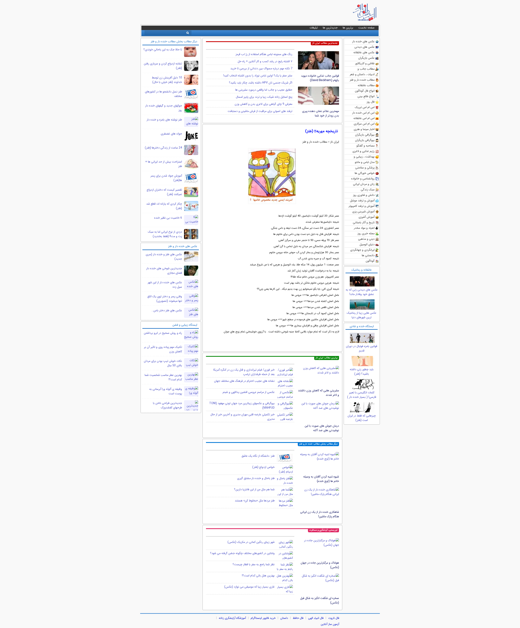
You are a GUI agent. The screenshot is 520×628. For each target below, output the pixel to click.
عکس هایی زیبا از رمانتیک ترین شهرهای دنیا (361, 315)
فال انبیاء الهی (316, 618)
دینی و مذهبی (366, 239)
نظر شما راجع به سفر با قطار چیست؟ (254, 564)
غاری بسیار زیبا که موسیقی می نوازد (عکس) (249, 587)
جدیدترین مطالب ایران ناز (325, 43)
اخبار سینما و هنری (364, 129)
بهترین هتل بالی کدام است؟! (258, 575)
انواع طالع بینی (366, 96)
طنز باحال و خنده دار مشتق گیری (256, 478)
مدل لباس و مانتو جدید (365, 162)
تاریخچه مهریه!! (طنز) (321, 131)
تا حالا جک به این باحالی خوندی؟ (162, 49)
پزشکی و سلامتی (365, 167)
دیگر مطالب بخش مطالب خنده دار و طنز (318, 444)
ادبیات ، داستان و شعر (362, 74)
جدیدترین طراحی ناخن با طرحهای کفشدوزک (167, 405)
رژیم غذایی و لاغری (363, 151)
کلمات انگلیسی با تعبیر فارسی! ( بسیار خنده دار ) (361, 394)
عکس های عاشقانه (364, 52)
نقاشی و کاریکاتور (365, 63)
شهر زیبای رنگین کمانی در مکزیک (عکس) (251, 542)
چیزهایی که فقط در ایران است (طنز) (362, 417)
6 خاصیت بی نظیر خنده (168, 218)
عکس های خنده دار (363, 41)
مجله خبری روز (366, 233)
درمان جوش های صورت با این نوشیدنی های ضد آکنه (322, 428)
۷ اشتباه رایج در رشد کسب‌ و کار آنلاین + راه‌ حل (265, 61)
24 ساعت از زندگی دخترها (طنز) (163, 147)
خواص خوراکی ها (365, 173)
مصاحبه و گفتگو (365, 145)
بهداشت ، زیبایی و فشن (364, 156)
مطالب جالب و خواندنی (366, 69)
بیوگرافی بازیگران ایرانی (365, 140)
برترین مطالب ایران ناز (327, 358)
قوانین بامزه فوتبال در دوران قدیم (361, 348)
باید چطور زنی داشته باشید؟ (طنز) (362, 371)
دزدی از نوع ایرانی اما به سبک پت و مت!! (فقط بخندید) (165, 234)
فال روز (371, 102)
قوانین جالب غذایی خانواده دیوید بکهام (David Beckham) (320, 78)
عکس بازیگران (366, 58)
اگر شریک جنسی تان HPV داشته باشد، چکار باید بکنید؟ (260, 82)
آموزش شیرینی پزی (363, 211)
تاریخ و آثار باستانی (364, 222)
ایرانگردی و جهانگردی (362, 250)
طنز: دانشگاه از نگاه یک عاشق (258, 456)
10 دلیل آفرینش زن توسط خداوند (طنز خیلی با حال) (167, 79)
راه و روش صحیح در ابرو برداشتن (163, 333)
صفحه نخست (366, 27)
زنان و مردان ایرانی (364, 184)
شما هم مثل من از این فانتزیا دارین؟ (254, 489)
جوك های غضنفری (171, 133)
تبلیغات (314, 27)
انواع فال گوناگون (365, 91)
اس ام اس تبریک (365, 107)
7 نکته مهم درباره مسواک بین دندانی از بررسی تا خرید (261, 68)
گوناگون (370, 261)
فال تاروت (333, 618)
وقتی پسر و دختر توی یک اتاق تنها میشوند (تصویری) (164, 298)
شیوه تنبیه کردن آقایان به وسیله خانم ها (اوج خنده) (321, 478)
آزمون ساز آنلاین (330, 624)
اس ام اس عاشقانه (364, 118)
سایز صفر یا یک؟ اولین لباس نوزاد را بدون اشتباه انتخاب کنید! (257, 75)
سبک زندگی (368, 189)
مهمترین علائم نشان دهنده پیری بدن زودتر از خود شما (320, 113)
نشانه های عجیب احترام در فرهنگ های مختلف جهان (244, 381)
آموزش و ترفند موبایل (362, 200)
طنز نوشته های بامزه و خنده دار (164, 119)
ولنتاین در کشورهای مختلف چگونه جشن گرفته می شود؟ (242, 553)
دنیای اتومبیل (367, 244)
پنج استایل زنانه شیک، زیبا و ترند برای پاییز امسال (264, 97)
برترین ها (348, 27)
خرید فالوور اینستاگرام (263, 618)
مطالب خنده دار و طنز (362, 80)
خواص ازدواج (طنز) (263, 467)
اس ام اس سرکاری (364, 123)
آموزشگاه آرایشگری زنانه (232, 618)
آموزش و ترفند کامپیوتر (362, 206)
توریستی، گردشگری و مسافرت (323, 530)
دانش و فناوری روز (364, 195)
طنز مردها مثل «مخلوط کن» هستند (255, 500)
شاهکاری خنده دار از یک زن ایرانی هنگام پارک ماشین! (319, 514)
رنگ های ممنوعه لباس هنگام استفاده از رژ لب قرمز (264, 54)
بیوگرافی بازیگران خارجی (365, 135)
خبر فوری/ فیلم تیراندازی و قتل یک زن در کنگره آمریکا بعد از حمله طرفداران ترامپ (244, 372)
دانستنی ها (368, 255)
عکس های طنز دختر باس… (167, 310)
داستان (284, 618)
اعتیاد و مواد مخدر (364, 228)
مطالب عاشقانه (366, 85)
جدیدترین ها (330, 27)
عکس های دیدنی (364, 47)
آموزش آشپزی (367, 217)
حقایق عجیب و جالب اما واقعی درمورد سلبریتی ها (263, 90)
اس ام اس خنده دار (363, 113)
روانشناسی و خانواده (363, 178)
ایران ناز (334, 142)
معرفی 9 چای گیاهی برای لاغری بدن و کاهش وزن (263, 104)
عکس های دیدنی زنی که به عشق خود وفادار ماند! (362, 291)
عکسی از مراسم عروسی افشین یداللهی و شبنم (249, 392)
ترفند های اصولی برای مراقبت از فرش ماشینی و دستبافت (260, 111)
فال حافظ (298, 618)
